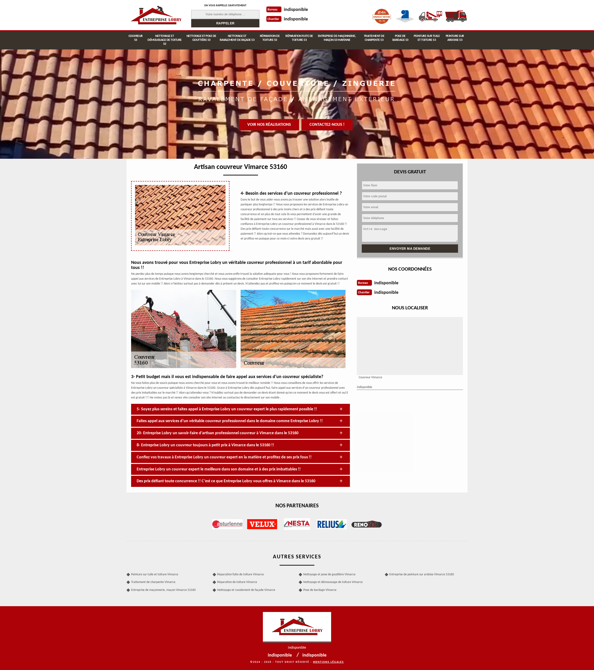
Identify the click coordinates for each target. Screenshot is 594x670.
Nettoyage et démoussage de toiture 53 (165, 40)
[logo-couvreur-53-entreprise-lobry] (155, 15)
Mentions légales (328, 662)
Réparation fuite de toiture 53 (299, 38)
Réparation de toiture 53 (270, 38)
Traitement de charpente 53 (374, 38)
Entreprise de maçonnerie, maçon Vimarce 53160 (163, 590)
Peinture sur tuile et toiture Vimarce (154, 574)
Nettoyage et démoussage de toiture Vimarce (333, 582)
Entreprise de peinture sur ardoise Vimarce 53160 (421, 574)
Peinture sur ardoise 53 (455, 38)
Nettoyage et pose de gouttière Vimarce (329, 574)
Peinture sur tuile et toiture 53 (427, 38)
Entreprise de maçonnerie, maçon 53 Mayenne (337, 38)
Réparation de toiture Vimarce (237, 582)
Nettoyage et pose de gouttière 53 (201, 38)
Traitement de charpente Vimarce (153, 582)
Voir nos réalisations (269, 125)
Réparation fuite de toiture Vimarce (240, 574)
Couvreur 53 (136, 38)
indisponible (296, 9)
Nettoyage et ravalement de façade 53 (237, 38)
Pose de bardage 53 (400, 38)
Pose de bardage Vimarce (319, 590)
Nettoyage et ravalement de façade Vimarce (246, 590)
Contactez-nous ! (327, 125)
